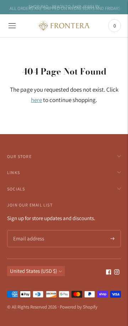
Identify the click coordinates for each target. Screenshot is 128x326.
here (36, 100)
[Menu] (12, 26)
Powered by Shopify (78, 307)
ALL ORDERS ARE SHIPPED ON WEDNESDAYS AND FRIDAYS (65, 8)
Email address (27, 231)
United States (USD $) (33, 271)
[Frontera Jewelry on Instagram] (116, 272)
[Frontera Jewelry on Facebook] (108, 272)
